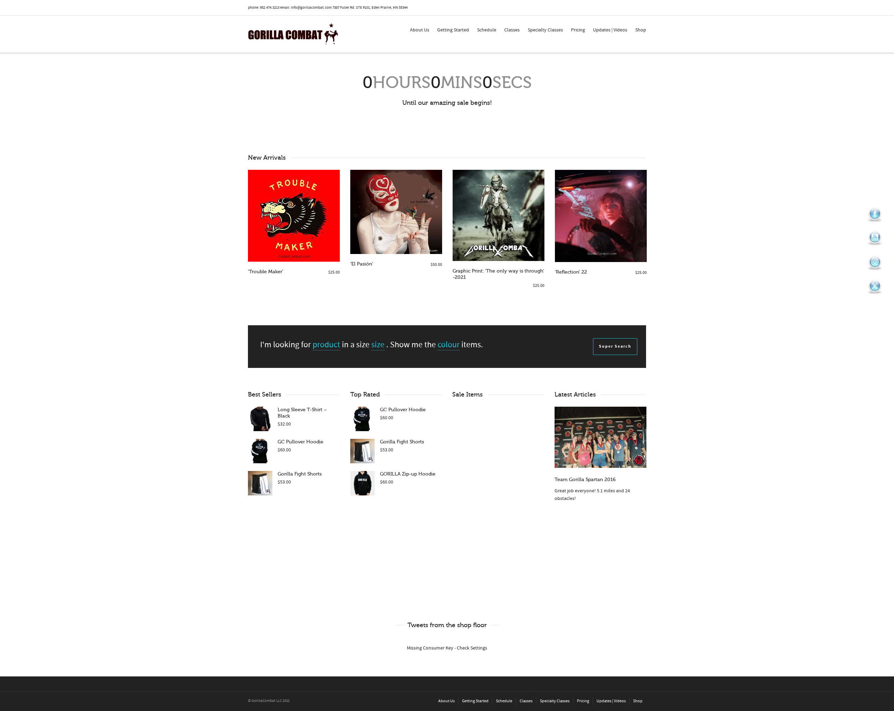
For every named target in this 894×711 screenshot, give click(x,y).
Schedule (486, 30)
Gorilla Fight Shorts (300, 474)
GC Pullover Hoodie (300, 441)
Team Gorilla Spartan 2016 (585, 479)
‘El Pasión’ (361, 264)
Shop (640, 30)
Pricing (578, 30)
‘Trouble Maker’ (265, 271)
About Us (419, 30)
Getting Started (453, 30)
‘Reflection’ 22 (571, 272)
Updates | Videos (610, 30)
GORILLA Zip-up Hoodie (407, 474)
